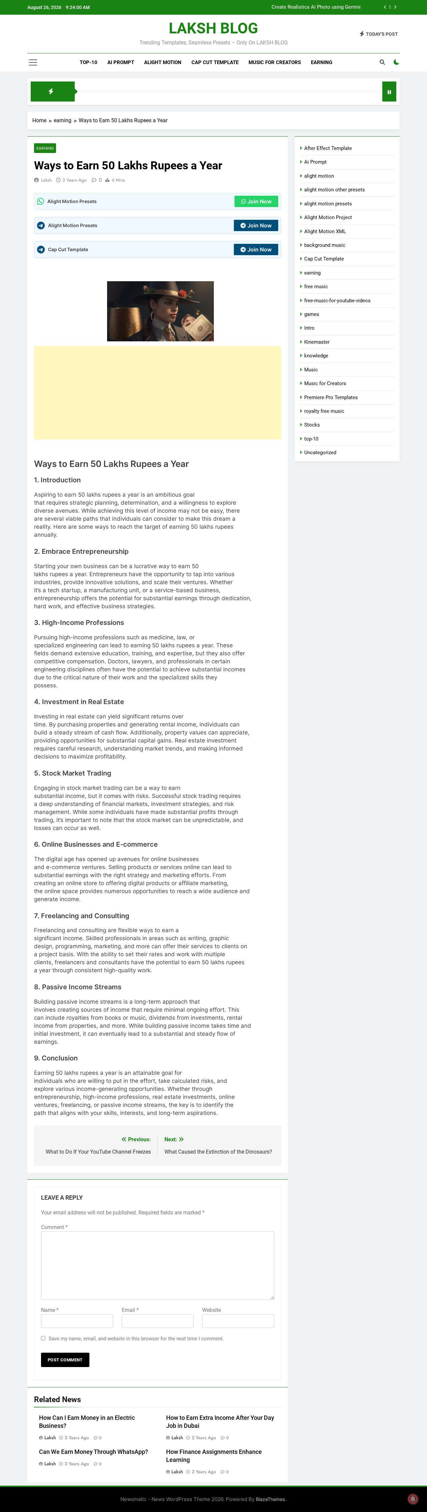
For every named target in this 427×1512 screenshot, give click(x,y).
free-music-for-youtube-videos (337, 301)
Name (50, 1310)
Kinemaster (317, 342)
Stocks (312, 425)
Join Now (260, 201)
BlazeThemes (270, 1499)
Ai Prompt (120, 62)
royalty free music (324, 411)
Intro (309, 328)
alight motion (162, 62)
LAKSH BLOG (213, 28)
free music (316, 287)
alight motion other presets (334, 190)
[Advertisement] (157, 393)
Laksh (46, 180)
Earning (321, 62)
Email (130, 1310)
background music (324, 245)
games (311, 314)
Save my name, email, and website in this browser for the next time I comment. (136, 1339)
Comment (54, 1227)
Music (311, 370)
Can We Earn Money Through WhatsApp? (93, 1452)
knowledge (316, 356)
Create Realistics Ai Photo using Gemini (316, 7)
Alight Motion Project (328, 217)
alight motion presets (328, 204)
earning (45, 148)
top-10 (88, 62)
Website (211, 1310)
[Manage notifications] (413, 1499)
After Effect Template (328, 148)
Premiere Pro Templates (331, 397)
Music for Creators (275, 62)
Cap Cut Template (215, 62)
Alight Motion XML (325, 231)
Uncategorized (320, 453)
